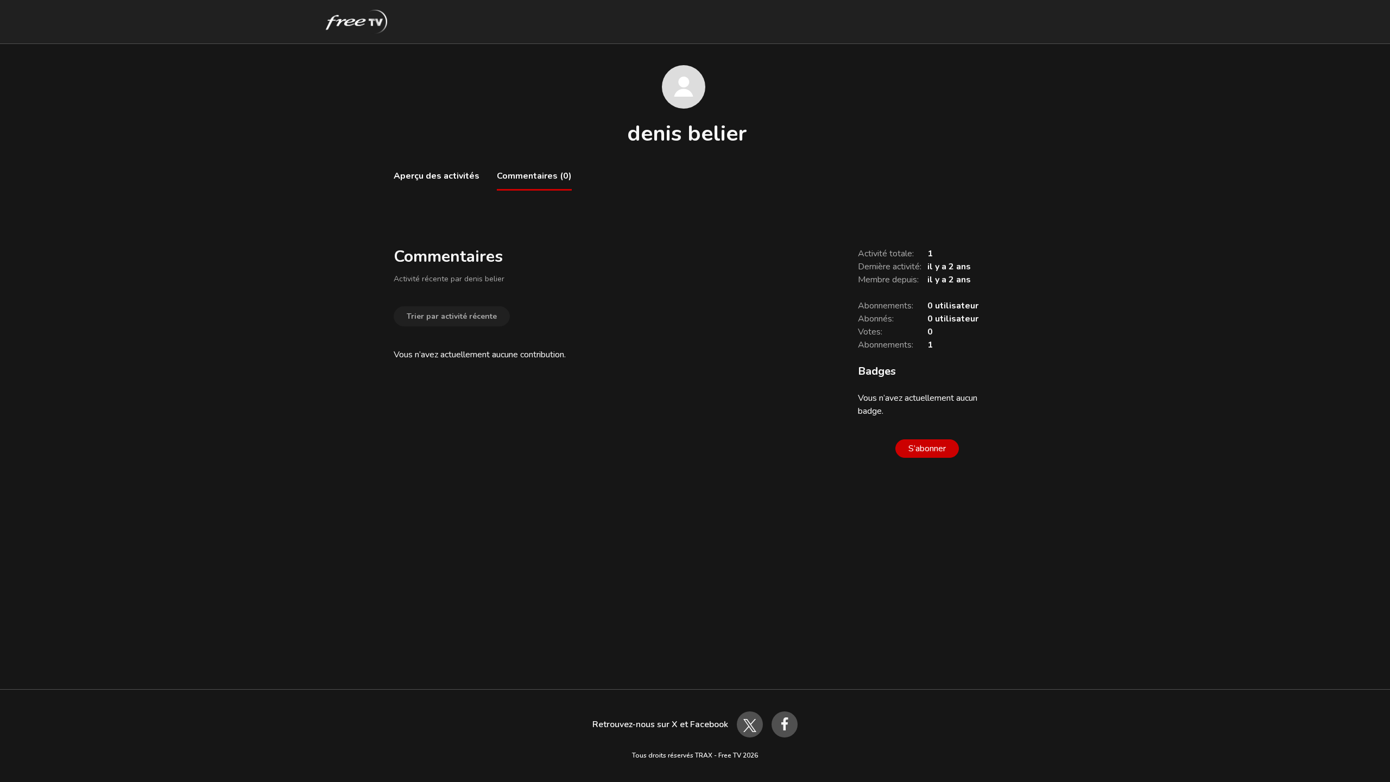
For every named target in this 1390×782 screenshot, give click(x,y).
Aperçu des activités (436, 176)
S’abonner (927, 449)
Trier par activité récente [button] (452, 316)
